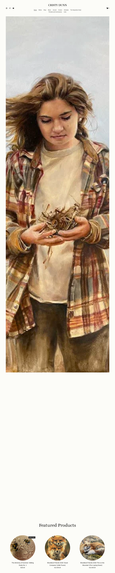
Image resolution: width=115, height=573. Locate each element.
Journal (54, 10)
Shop (45, 10)
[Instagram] (6, 8)
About (49, 10)
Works (40, 10)
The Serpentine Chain (75, 10)
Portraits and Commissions (55, 12)
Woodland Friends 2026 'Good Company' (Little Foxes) (57, 564)
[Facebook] (10, 8)
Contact (60, 10)
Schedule (66, 10)
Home (35, 10)
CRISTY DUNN (57, 5)
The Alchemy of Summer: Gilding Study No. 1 (23, 564)
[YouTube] (13, 8)
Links (65, 12)
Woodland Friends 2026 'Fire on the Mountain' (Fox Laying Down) (92, 564)
